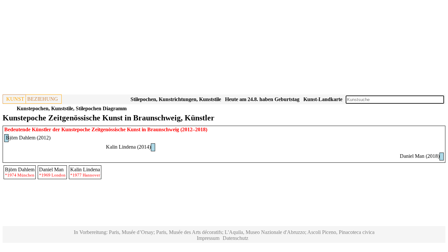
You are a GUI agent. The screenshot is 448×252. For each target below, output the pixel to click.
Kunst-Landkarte (322, 99)
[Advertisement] (199, 48)
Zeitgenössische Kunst (116, 129)
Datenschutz (235, 238)
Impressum (208, 238)
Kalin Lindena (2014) (128, 147)
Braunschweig (163, 129)
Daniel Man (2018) (419, 156)
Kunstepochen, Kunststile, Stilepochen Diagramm (72, 108)
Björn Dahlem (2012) (28, 137)
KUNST (15, 99)
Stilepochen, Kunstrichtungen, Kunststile (176, 99)
